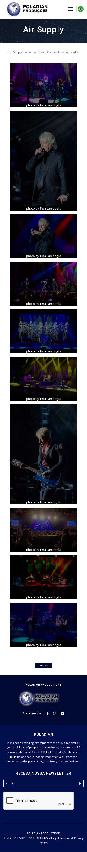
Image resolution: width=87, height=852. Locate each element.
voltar (43, 665)
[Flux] (32, 9)
